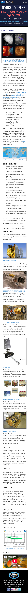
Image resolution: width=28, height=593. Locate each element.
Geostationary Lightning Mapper (11, 322)
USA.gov (12, 584)
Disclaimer (7, 582)
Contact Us (11, 580)
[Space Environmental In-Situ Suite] (14, 388)
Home (5, 580)
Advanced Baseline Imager (9, 261)
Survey (7, 584)
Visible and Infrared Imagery (9, 60)
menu (25, 2)
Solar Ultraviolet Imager (9, 431)
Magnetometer (6, 367)
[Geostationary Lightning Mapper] (14, 312)
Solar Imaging (20, 61)
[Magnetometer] (14, 351)
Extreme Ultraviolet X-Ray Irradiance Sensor (14, 291)
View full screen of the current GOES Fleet (15, 159)
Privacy (22, 580)
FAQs (22, 582)
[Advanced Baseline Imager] (14, 250)
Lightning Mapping (20, 60)
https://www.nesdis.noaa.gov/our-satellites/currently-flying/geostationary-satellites (14, 20)
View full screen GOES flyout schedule (15, 548)
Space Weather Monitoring (10, 61)
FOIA (17, 580)
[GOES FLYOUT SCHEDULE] (14, 538)
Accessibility (15, 582)
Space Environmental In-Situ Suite (11, 399)
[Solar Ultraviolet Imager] (14, 420)
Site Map (16, 586)
